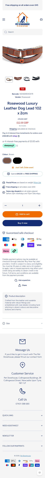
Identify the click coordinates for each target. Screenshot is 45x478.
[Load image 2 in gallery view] (18, 79)
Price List (37, 182)
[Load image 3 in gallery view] (27, 79)
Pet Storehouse (25, 456)
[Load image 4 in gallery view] (36, 79)
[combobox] (22, 32)
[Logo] (22, 19)
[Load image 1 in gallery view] (9, 79)
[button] (22, 285)
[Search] (4, 32)
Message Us (22, 350)
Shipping (13, 129)
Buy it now (22, 223)
